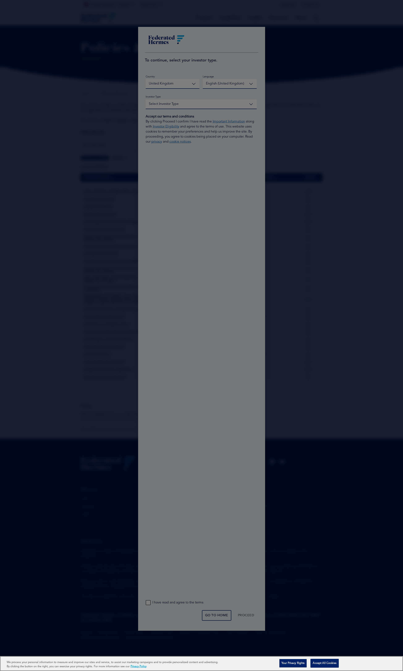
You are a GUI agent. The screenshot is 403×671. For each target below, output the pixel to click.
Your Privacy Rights (293, 663)
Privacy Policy (139, 666)
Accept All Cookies (324, 663)
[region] (201, 663)
